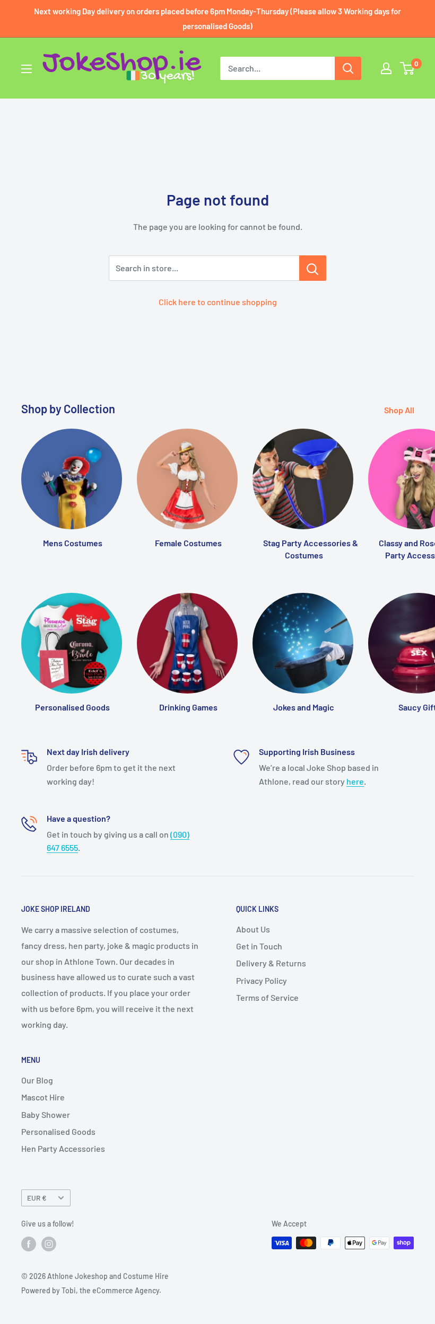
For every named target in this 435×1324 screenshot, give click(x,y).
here (355, 781)
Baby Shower (45, 1114)
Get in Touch (259, 946)
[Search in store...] (312, 268)
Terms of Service (267, 997)
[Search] (348, 68)
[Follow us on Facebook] (28, 1244)
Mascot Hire (43, 1097)
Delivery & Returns (271, 963)
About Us (253, 929)
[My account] (386, 68)
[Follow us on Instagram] (48, 1244)
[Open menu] (26, 69)
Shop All (400, 410)
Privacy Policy (261, 980)
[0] (407, 68)
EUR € (37, 1197)
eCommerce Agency (125, 1290)
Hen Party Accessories (63, 1148)
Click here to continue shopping (218, 302)
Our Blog (37, 1080)
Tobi (69, 1290)
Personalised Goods (58, 1131)
